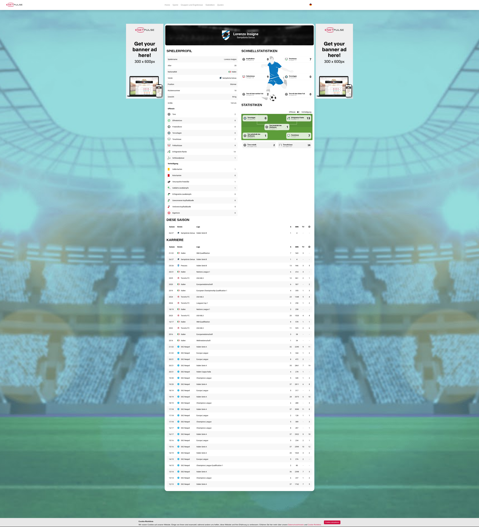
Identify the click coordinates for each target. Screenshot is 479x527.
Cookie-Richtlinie (314, 525)
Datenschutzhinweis (296, 525)
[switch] (298, 112)
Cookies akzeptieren (332, 522)
